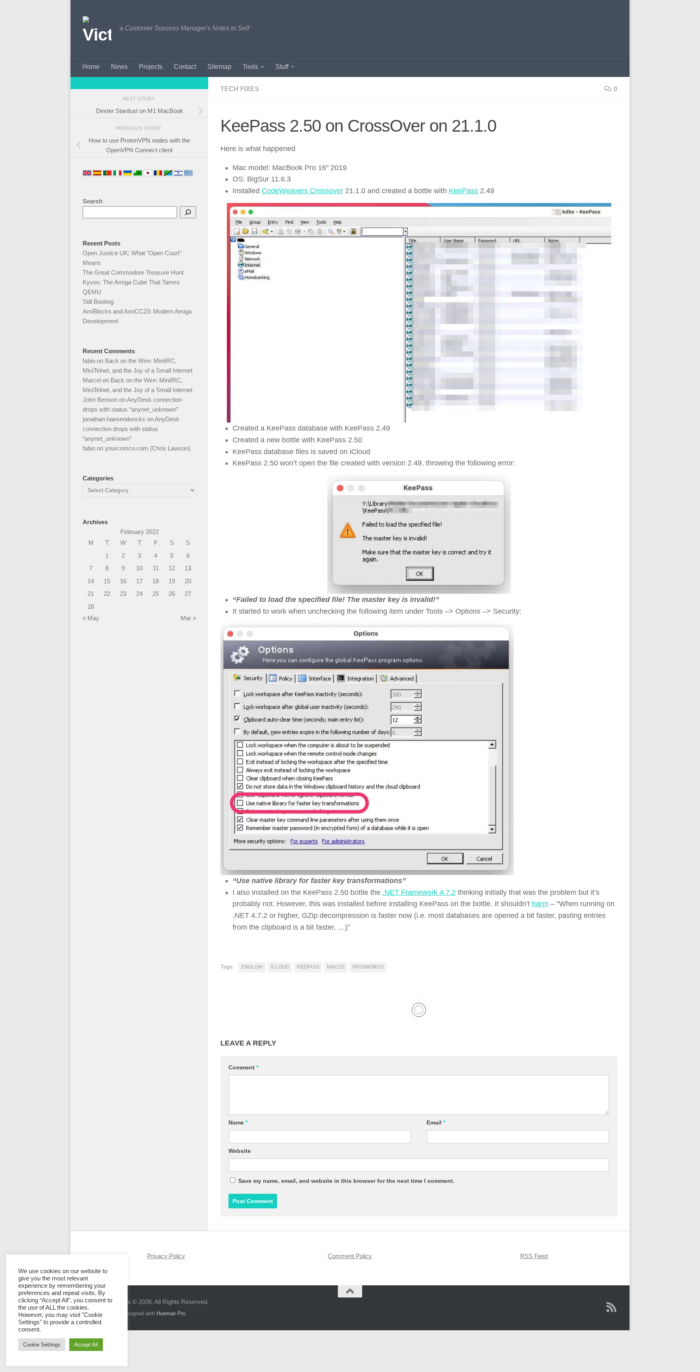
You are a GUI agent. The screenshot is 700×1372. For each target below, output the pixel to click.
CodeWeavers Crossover (302, 191)
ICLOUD (280, 967)
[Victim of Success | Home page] (97, 28)
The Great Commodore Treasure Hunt (133, 272)
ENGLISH (252, 967)
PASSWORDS (368, 967)
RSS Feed (534, 1256)
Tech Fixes (239, 88)
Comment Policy (350, 1256)
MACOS (336, 967)
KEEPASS (308, 967)
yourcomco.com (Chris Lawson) (147, 448)
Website (239, 1151)
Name (238, 1122)
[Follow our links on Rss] (611, 1307)
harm (540, 904)
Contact (185, 66)
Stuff (281, 66)
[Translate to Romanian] (158, 173)
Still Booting (98, 301)
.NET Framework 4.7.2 (419, 892)
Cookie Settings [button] (41, 1345)
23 (123, 593)
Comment (243, 1067)
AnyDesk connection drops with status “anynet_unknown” (131, 429)
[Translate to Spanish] (97, 173)
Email (436, 1122)
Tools (250, 66)
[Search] (188, 212)
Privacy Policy (166, 1256)
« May (91, 618)
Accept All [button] (86, 1345)
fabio (89, 360)
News (119, 66)
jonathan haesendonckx (114, 419)
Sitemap (219, 66)
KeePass (463, 191)
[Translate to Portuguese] (107, 173)
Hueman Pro (171, 1313)
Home (91, 66)
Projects (150, 66)
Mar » (188, 618)
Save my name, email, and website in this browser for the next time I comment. (346, 1181)
